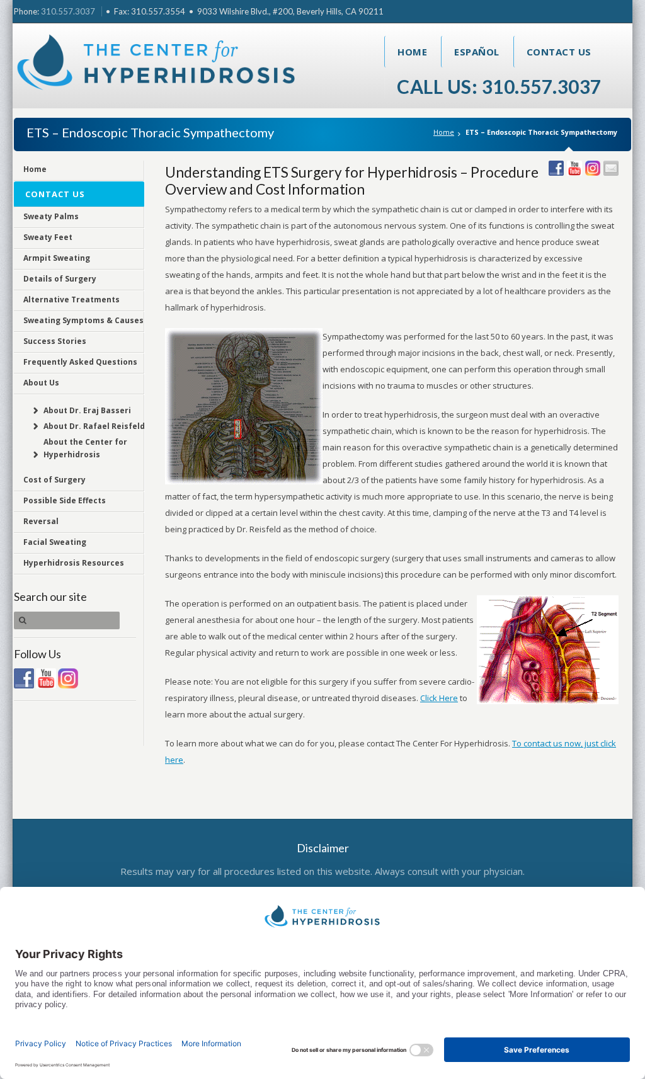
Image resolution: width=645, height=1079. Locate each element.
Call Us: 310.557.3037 (499, 86)
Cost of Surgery (54, 479)
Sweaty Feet (47, 237)
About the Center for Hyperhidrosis (85, 448)
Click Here (439, 698)
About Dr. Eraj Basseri (87, 410)
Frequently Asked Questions (80, 362)
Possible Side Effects (64, 500)
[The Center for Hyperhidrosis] (157, 64)
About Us (41, 382)
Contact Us (559, 51)
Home (412, 51)
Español (476, 51)
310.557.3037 (68, 11)
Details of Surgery (59, 278)
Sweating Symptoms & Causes (83, 320)
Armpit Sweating (56, 258)
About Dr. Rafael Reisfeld (94, 426)
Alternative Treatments (71, 299)
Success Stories (54, 341)
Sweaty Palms (51, 216)
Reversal (41, 521)
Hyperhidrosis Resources (73, 562)
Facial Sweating (54, 542)
